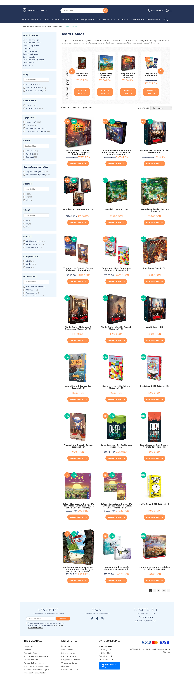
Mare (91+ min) (32, 247)
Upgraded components (36, 131)
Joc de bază (31, 122)
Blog (165, 19)
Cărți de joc (28, 65)
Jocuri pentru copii (31, 54)
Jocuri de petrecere (32, 43)
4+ (27, 223)
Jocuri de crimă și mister (33, 60)
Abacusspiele (31, 293)
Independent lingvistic (35, 175)
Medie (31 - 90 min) (34, 244)
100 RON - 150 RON (34, 91)
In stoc (28, 105)
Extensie (29, 125)
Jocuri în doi (28, 48)
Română (29, 154)
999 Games (30, 290)
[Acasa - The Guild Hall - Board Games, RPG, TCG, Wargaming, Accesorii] (35, 10)
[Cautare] (105, 10)
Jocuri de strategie (31, 40)
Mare (28, 267)
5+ (27, 226)
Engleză (29, 151)
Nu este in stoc (32, 108)
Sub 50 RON (31, 84)
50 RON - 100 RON (33, 88)
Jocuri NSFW (28, 63)
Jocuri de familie (30, 51)
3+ (27, 220)
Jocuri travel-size (30, 57)
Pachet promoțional (34, 128)
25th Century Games (34, 287)
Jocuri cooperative (31, 45)
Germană (30, 157)
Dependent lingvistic (35, 171)
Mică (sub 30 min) (33, 241)
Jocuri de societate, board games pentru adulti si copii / (42, 26)
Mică (28, 261)
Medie (28, 264)
